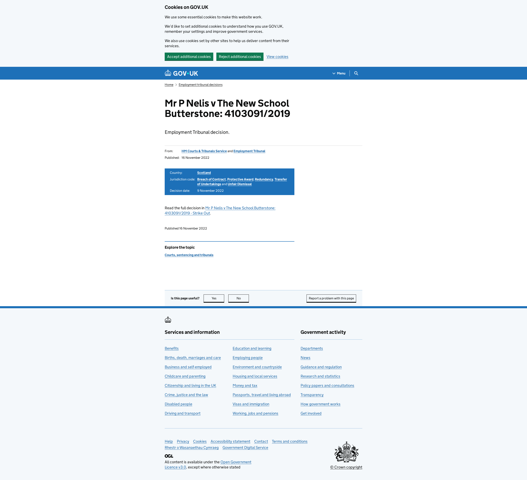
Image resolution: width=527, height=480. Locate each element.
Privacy (183, 441)
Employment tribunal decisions (201, 85)
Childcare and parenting (185, 376)
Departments (312, 348)
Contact (261, 441)
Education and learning (252, 348)
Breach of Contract (211, 179)
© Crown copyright (346, 467)
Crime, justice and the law (186, 394)
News (305, 357)
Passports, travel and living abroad (262, 394)
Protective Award (240, 179)
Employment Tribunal (249, 151)
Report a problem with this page (331, 298)
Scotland (204, 173)
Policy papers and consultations (327, 385)
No (243, 298)
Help (169, 441)
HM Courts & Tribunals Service (204, 151)
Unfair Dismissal (240, 184)
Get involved (311, 413)
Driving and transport (183, 413)
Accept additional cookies (189, 56)
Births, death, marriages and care (193, 357)
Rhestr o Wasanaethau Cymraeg (192, 447)
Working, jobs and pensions (255, 413)
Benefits (172, 348)
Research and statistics (320, 376)
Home (169, 85)
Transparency (312, 394)
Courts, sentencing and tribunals (189, 255)
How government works (320, 404)
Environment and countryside (257, 367)
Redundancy (264, 179)
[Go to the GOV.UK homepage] (181, 73)
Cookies (200, 441)
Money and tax (245, 385)
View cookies (277, 57)
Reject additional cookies (240, 56)
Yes (218, 298)
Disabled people (178, 404)
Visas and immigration (251, 404)
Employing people (248, 357)
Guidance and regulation (321, 367)
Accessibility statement (230, 441)
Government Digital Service (245, 447)
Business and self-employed (188, 367)
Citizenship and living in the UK (190, 385)
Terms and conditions (290, 441)
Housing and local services (255, 376)
